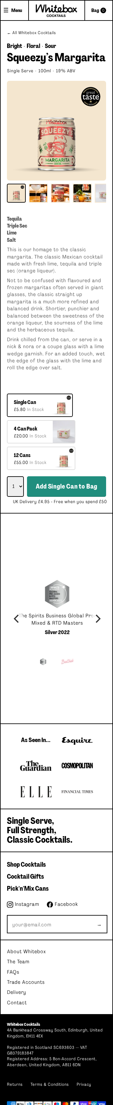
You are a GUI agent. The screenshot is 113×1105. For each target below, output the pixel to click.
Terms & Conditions (49, 1085)
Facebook (65, 904)
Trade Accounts (26, 982)
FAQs (13, 972)
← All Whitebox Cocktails (31, 33)
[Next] (97, 619)
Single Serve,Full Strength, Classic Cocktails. (40, 830)
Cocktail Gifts (25, 876)
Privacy (84, 1085)
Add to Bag (66, 486)
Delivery (16, 992)
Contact (17, 1002)
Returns (15, 1085)
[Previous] (17, 619)
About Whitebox (26, 951)
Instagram (26, 904)
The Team (18, 961)
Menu (16, 10)
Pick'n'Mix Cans (28, 888)
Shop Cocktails (26, 864)
